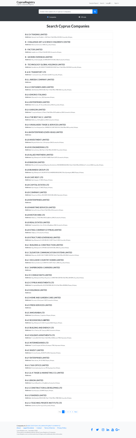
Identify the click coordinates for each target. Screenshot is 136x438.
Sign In (116, 3)
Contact (39, 428)
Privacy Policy (61, 428)
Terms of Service (49, 428)
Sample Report (94, 3)
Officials (83, 17)
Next (75, 412)
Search (102, 3)
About (19, 428)
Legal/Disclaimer (28, 428)
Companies (52, 17)
